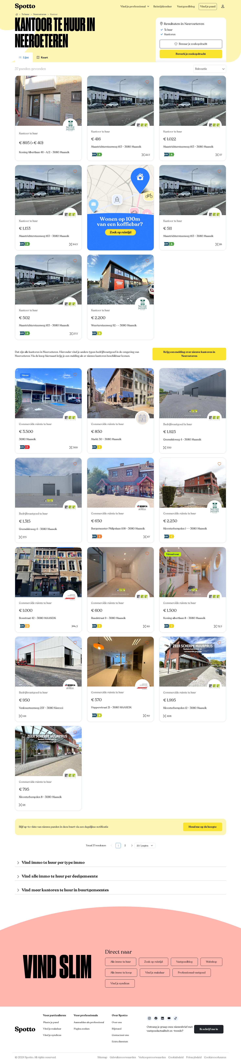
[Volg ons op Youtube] (169, 1018)
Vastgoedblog (186, 6)
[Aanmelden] (223, 6)
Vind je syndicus (119, 983)
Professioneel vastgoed (191, 972)
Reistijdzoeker (162, 6)
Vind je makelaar (154, 972)
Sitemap (102, 1057)
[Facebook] (156, 1018)
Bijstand (116, 1028)
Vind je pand (207, 6)
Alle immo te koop (121, 972)
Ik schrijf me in (209, 1029)
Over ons (117, 1022)
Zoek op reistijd (153, 962)
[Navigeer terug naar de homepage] (25, 6)
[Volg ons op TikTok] (175, 1018)
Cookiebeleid (175, 1057)
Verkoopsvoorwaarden (152, 1057)
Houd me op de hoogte (203, 827)
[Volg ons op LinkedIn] (162, 1018)
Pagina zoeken (82, 1028)
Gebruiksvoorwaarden (123, 1057)
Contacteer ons (120, 1035)
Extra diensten (120, 1041)
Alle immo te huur (120, 962)
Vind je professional (133, 6)
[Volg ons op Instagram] (149, 1018)
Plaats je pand (51, 1022)
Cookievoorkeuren (215, 1057)
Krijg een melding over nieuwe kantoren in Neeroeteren (189, 354)
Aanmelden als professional (89, 1022)
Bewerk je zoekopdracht (191, 54)
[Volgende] (132, 845)
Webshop (211, 962)
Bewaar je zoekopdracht (193, 44)
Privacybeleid (193, 1057)
